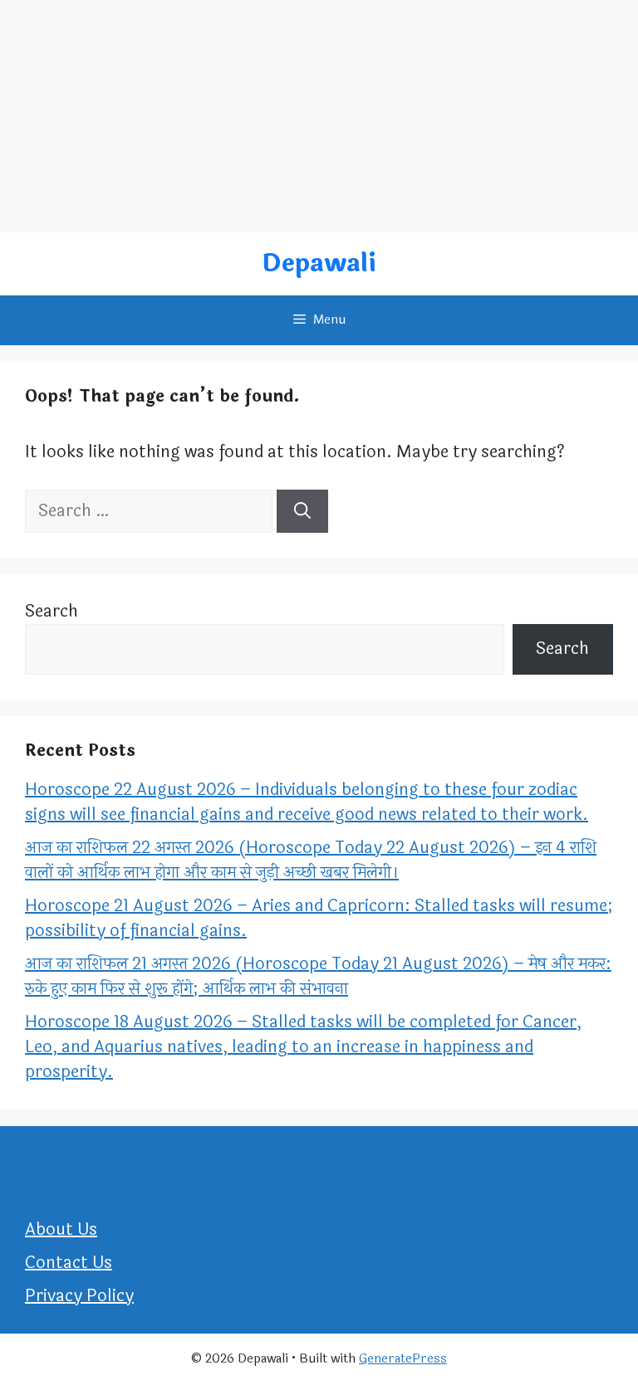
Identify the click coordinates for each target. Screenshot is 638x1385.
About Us (61, 1229)
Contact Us (68, 1262)
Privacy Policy (79, 1296)
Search (51, 611)
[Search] (302, 511)
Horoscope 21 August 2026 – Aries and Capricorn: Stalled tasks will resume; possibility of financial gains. (319, 918)
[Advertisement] (319, 116)
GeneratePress (403, 1358)
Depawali (319, 263)
